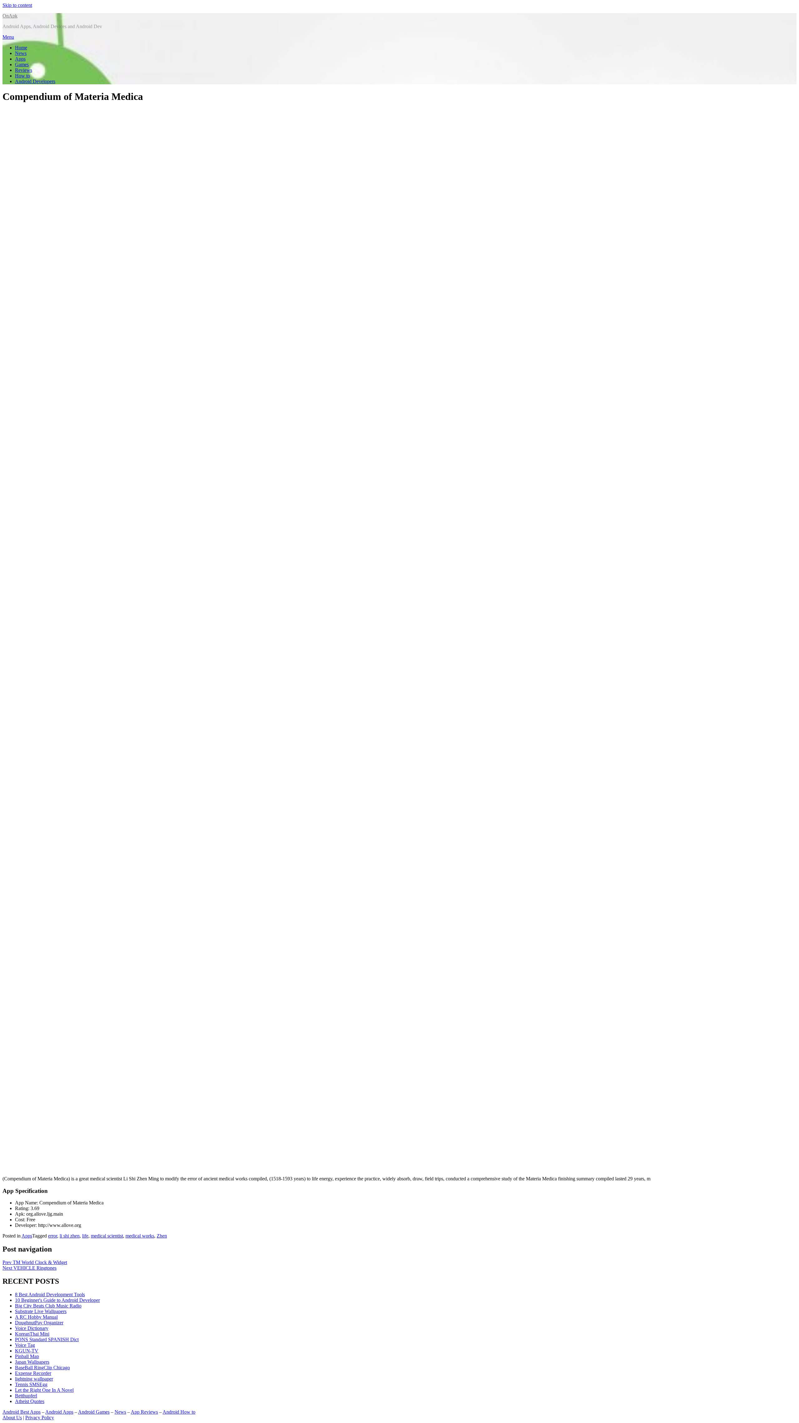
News (21, 53)
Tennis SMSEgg (31, 1384)
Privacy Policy (39, 1417)
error (52, 1235)
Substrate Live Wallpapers (40, 1311)
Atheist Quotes (29, 1401)
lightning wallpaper (34, 1378)
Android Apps (59, 1412)
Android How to (179, 1412)
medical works (139, 1235)
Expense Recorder (33, 1373)
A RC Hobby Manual (36, 1317)
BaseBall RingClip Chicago (42, 1367)
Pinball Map (27, 1356)
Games (22, 64)
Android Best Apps (21, 1412)
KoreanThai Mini (32, 1334)
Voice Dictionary (31, 1328)
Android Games (94, 1412)
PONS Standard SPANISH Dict (47, 1339)
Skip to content (17, 5)
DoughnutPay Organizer (39, 1322)
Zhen (162, 1235)
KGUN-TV (26, 1350)
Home (21, 47)
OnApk (9, 15)
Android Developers (35, 81)
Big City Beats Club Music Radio (48, 1305)
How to (22, 75)
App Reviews (144, 1412)
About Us (12, 1417)
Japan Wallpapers (32, 1362)
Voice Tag (25, 1345)
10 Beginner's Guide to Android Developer (57, 1300)
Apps (20, 59)
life (85, 1235)
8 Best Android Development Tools (50, 1294)
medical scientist (107, 1235)
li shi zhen (70, 1235)
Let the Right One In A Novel (44, 1390)
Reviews (23, 70)
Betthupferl (26, 1395)
